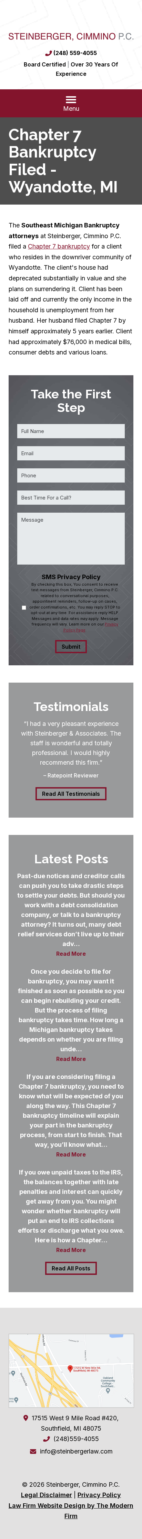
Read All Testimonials (71, 793)
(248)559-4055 (76, 1438)
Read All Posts (71, 1268)
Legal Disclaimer (46, 1494)
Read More (71, 953)
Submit (71, 646)
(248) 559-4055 (75, 53)
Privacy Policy (99, 1494)
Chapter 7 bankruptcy (59, 246)
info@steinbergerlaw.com (76, 1451)
